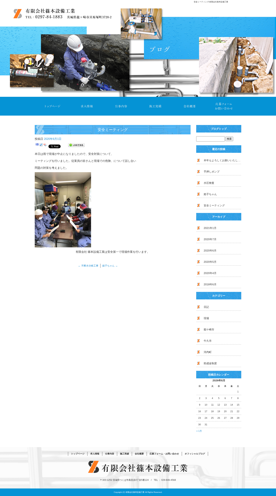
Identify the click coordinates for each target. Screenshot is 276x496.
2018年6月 (210, 284)
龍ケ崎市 (209, 329)
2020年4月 (210, 273)
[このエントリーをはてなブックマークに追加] (37, 145)
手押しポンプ (211, 171)
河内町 (208, 352)
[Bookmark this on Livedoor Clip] (41, 145)
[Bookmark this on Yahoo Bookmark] (45, 145)
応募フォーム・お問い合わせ (224, 106)
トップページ (52, 106)
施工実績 (155, 106)
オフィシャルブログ (195, 453)
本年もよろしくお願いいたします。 (222, 160)
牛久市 (208, 340)
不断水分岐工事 (88, 265)
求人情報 (86, 106)
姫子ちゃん (110, 265)
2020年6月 (210, 250)
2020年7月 (210, 239)
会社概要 (189, 106)
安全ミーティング (214, 205)
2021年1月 (210, 227)
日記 (206, 306)
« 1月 (199, 431)
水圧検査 (209, 182)
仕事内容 (121, 106)
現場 (206, 318)
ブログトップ (219, 128)
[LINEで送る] (76, 145)
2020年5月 (210, 261)
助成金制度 (210, 363)
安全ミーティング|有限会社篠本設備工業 (211, 2)
